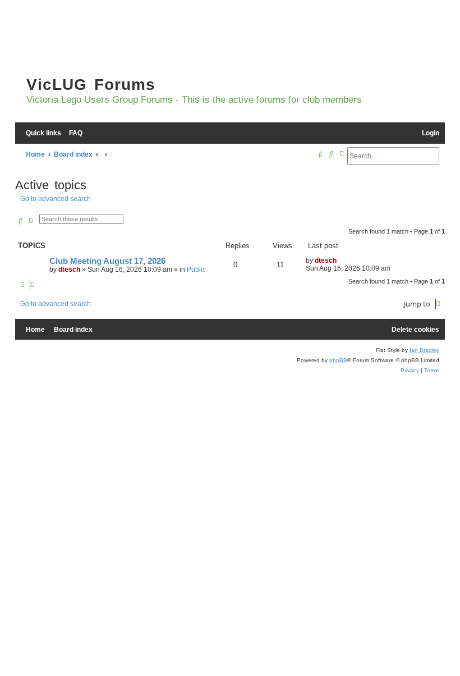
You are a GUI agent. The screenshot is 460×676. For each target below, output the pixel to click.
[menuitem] (73, 133)
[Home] (82, 39)
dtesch (69, 269)
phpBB (338, 360)
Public (196, 269)
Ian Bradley (424, 350)
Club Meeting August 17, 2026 (107, 261)
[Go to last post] (340, 260)
